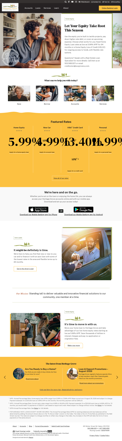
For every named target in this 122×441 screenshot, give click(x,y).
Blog (30, 426)
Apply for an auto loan (46, 152)
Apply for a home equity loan (19, 152)
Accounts (29, 8)
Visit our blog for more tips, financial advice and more (61, 389)
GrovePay (116, 2)
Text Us (106, 2)
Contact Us (97, 2)
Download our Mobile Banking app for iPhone (38, 215)
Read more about (32, 379)
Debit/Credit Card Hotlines (61, 426)
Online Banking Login (110, 8)
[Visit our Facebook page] (68, 2)
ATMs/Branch (84, 2)
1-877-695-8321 (104, 428)
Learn (56, 8)
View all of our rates (61, 178)
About (65, 8)
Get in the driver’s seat (25, 269)
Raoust (31, 437)
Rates (100, 405)
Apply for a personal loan (102, 152)
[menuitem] (28, 8)
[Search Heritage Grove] (65, 1)
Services (47, 8)
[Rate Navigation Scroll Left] (5, 377)
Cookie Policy (104, 435)
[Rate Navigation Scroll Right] (117, 377)
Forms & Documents (42, 426)
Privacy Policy (94, 435)
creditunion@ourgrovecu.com (77, 66)
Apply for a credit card (75, 171)
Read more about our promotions (91, 383)
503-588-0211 (92, 428)
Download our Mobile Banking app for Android (83, 215)
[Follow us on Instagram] (76, 2)
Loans (37, 8)
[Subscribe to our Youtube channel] (72, 2)
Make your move (74, 345)
